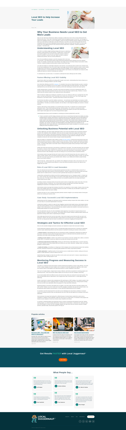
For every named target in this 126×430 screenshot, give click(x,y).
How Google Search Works (81, 332)
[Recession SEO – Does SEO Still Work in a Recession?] (42, 324)
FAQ (77, 416)
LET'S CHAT (90, 416)
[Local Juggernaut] (44, 418)
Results (67, 416)
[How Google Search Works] (84, 324)
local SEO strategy (66, 139)
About (72, 416)
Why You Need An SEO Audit (61, 332)
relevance (56, 84)
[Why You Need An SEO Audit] (63, 324)
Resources (82, 416)
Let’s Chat (63, 359)
